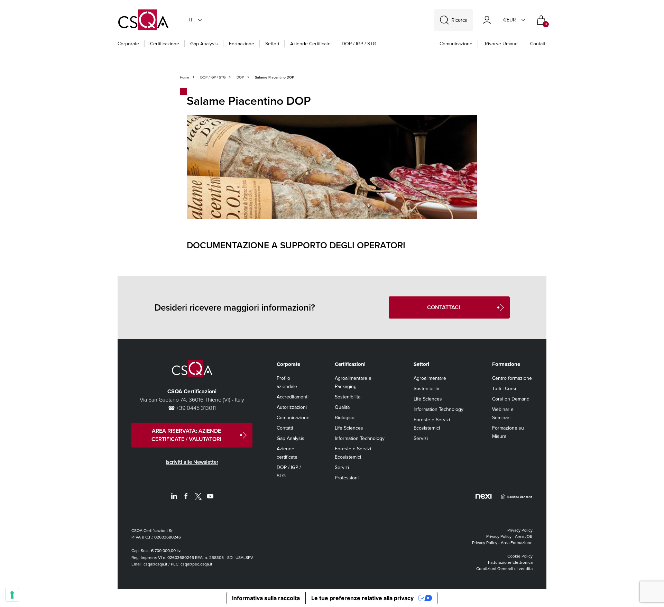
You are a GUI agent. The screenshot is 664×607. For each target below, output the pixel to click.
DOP (240, 77)
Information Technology (360, 438)
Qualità (342, 407)
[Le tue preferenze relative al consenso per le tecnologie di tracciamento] (12, 594)
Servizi (342, 467)
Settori (272, 43)
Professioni (347, 477)
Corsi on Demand (510, 399)
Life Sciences (349, 428)
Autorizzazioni (292, 407)
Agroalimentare (430, 378)
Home (184, 77)
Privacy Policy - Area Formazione (502, 543)
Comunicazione (456, 43)
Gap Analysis (204, 43)
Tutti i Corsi (504, 388)
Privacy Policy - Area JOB (509, 536)
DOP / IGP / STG (359, 43)
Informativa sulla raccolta (266, 598)
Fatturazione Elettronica (510, 562)
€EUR (509, 20)
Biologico (344, 417)
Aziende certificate (310, 43)
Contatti (538, 43)
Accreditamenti (292, 397)
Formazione (241, 43)
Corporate (128, 43)
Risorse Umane (501, 43)
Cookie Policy (520, 556)
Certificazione (164, 43)
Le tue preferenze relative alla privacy (362, 598)
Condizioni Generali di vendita (504, 568)
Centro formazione (512, 378)
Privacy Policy (520, 530)
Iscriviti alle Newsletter (192, 462)
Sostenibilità (347, 397)
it (191, 20)
